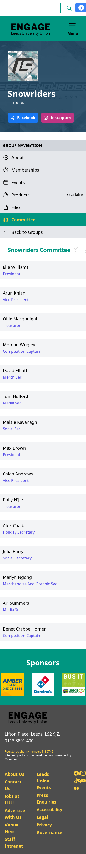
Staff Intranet (14, 842)
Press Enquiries (46, 798)
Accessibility (49, 809)
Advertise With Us (15, 814)
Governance (49, 832)
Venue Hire (12, 828)
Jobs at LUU (12, 799)
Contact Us (13, 785)
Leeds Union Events (44, 780)
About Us (14, 774)
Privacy (44, 825)
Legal (42, 817)
